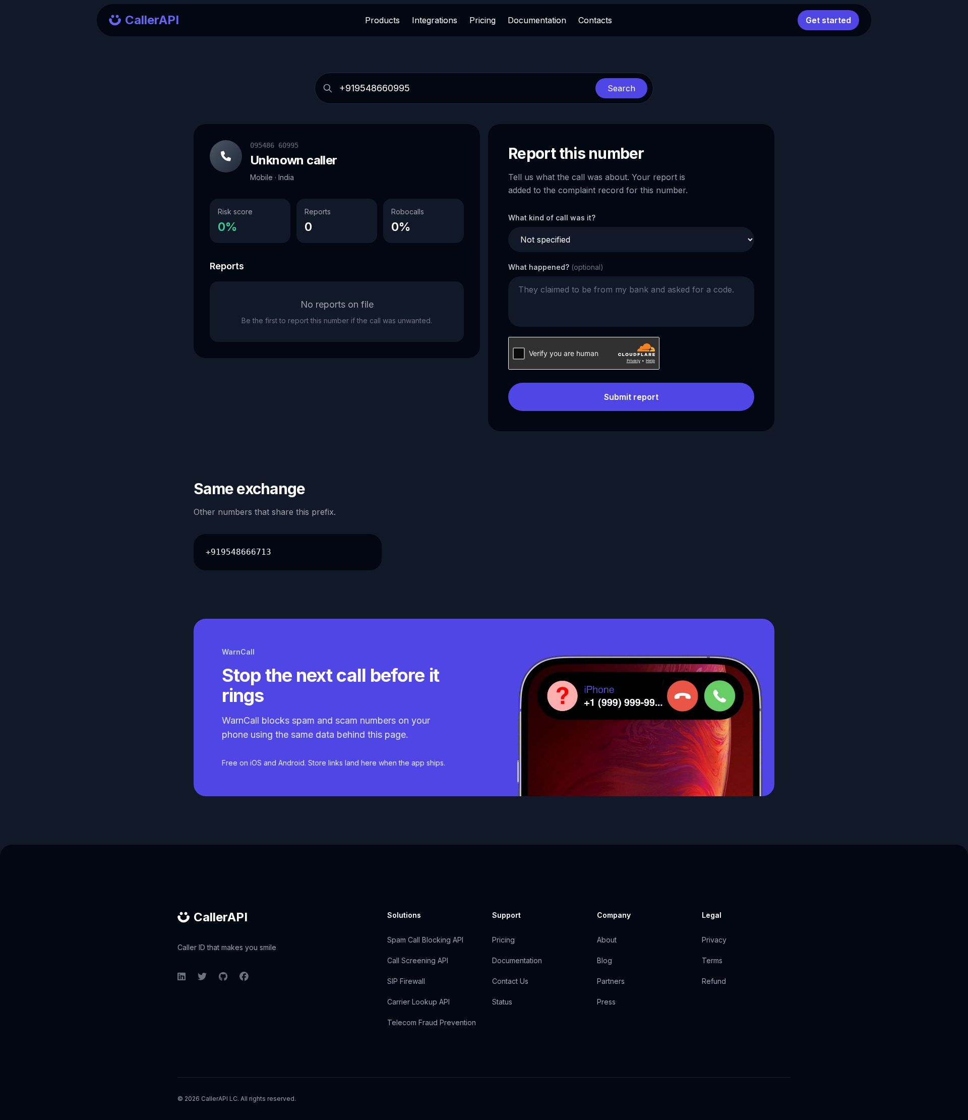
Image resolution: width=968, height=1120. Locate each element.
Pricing (482, 20)
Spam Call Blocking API (425, 939)
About (607, 939)
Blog (604, 960)
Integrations (434, 20)
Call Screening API (417, 960)
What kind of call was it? (551, 217)
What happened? (555, 267)
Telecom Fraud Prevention (431, 1022)
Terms (712, 960)
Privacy (714, 939)
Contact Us (510, 981)
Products (382, 20)
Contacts (595, 20)
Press (606, 1001)
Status (502, 1001)
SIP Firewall (406, 981)
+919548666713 (238, 552)
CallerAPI (221, 917)
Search (621, 88)
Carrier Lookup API (418, 1001)
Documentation (537, 20)
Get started (828, 20)
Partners (611, 981)
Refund (714, 981)
